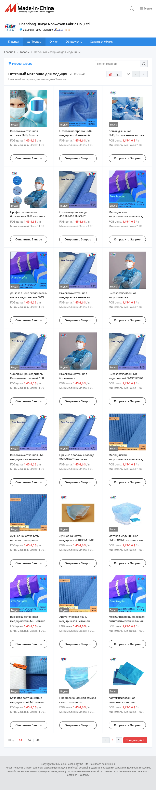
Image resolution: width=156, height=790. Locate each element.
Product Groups (22, 63)
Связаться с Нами (102, 41)
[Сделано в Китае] (29, 8)
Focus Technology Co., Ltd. (74, 763)
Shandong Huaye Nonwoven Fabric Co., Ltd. (55, 24)
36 (29, 740)
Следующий (134, 740)
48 (38, 740)
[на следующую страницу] (143, 74)
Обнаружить (74, 41)
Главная (13, 41)
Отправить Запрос (28, 158)
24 (20, 740)
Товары (36, 41)
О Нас (53, 41)
